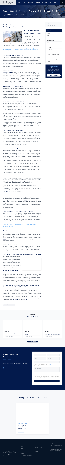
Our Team (24, 2)
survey (4, 239)
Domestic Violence (50, 49)
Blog (42, 2)
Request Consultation (54, 75)
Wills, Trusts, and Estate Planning (26, 455)
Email (36, 365)
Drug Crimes (49, 56)
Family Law (49, 33)
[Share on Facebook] (51, 14)
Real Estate (5, 8)
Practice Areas (30, 2)
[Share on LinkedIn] (53, 14)
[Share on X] (55, 14)
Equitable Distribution (50, 40)
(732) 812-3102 (15, 299)
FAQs (46, 2)
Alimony (48, 42)
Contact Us (55, 2)
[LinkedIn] (9, 455)
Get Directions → (21, 431)
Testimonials (37, 2)
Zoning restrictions (7, 72)
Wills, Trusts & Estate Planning (52, 59)
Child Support (49, 47)
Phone (40, 365)
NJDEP (25, 200)
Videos (50, 2)
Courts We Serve (49, 61)
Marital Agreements (50, 37)
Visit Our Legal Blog (32, 341)
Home (19, 2)
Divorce (48, 35)
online (25, 299)
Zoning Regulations (11, 305)
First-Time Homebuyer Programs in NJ (12, 332)
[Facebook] (4, 455)
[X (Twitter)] (6, 455)
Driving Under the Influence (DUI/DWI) (53, 54)
